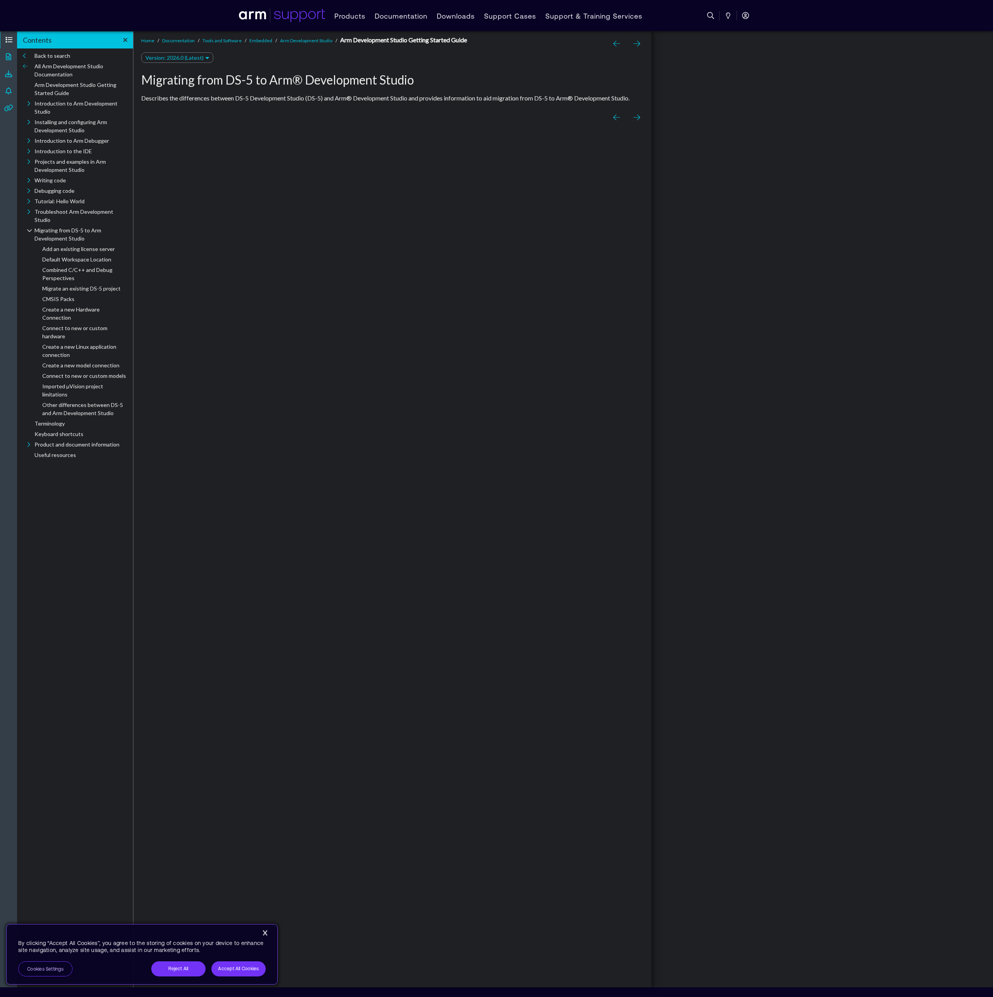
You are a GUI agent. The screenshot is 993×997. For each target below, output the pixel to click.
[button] (8, 39)
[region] (142, 954)
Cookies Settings (45, 969)
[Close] (264, 933)
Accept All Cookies (238, 968)
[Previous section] (617, 43)
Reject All (178, 968)
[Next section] (635, 43)
